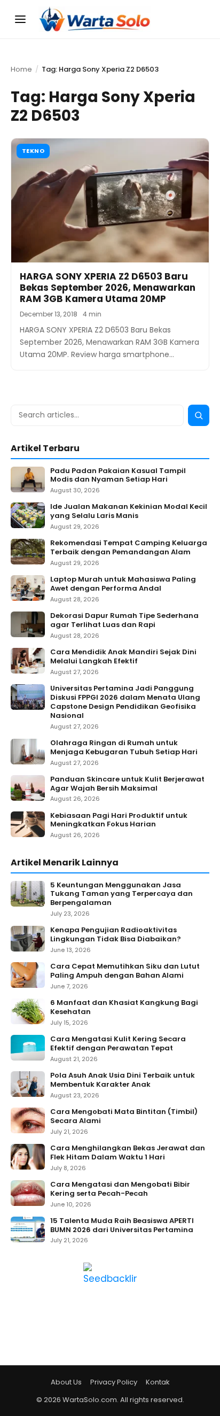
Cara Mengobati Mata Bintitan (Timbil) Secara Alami (124, 1117)
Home (21, 69)
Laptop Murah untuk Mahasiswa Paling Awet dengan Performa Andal (123, 584)
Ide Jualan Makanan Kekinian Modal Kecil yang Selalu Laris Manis (128, 511)
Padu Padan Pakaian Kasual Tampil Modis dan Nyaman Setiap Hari (118, 476)
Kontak (158, 1382)
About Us (66, 1382)
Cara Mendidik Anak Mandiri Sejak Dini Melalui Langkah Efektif (123, 657)
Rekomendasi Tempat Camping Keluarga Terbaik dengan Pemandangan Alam (128, 548)
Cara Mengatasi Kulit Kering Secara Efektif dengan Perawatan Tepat (118, 1044)
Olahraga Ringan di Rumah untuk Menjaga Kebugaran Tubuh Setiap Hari (124, 748)
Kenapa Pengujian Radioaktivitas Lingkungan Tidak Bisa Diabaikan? (115, 935)
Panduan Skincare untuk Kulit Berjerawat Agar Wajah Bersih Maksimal (127, 784)
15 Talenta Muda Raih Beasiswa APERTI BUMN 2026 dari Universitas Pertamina (122, 1226)
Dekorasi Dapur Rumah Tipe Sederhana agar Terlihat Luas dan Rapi (124, 621)
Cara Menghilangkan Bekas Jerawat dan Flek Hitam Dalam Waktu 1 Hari (127, 1153)
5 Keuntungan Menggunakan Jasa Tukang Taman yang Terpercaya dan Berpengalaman (121, 894)
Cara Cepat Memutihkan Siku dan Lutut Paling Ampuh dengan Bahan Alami (125, 971)
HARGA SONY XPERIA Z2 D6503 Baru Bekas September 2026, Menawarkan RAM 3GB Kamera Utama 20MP (107, 288)
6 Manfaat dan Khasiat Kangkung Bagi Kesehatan (124, 1008)
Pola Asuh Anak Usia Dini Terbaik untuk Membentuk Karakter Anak (122, 1080)
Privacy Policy (113, 1382)
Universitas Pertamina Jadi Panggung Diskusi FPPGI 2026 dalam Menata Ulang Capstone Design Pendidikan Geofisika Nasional (125, 702)
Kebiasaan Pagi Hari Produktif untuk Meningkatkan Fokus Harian (118, 820)
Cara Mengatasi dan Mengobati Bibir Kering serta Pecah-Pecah (120, 1189)
